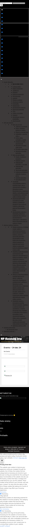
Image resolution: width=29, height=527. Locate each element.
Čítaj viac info (23, 458)
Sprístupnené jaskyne (19, 107)
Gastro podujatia (18, 88)
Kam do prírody (17, 124)
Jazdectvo (16, 90)
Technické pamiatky (21, 170)
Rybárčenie (16, 105)
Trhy (14, 111)
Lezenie (15, 98)
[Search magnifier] (1, 5)
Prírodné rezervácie (21, 149)
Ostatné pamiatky (21, 177)
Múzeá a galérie (17, 100)
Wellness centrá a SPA (19, 325)
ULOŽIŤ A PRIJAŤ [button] (5, 526)
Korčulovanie (16, 96)
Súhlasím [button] (15, 458)
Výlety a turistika (18, 113)
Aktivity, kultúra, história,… (11, 225)
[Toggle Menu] (1, 79)
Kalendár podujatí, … (10, 331)
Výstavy (15, 115)
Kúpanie (15, 92)
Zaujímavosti (16, 121)
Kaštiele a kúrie (20, 160)
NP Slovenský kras (12, 329)
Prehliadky (16, 103)
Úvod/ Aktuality (8, 82)
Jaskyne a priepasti (21, 126)
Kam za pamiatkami (19, 155)
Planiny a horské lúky (22, 132)
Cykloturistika (17, 86)
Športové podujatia (18, 109)
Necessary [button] (3, 492)
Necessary (5, 494)
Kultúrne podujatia (18, 94)
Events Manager (12, 353)
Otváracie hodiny (18, 102)
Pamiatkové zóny (21, 179)
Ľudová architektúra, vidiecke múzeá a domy (22, 174)
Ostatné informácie (9, 327)
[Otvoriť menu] (1, 424)
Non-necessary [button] (4, 509)
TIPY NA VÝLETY (8, 122)
